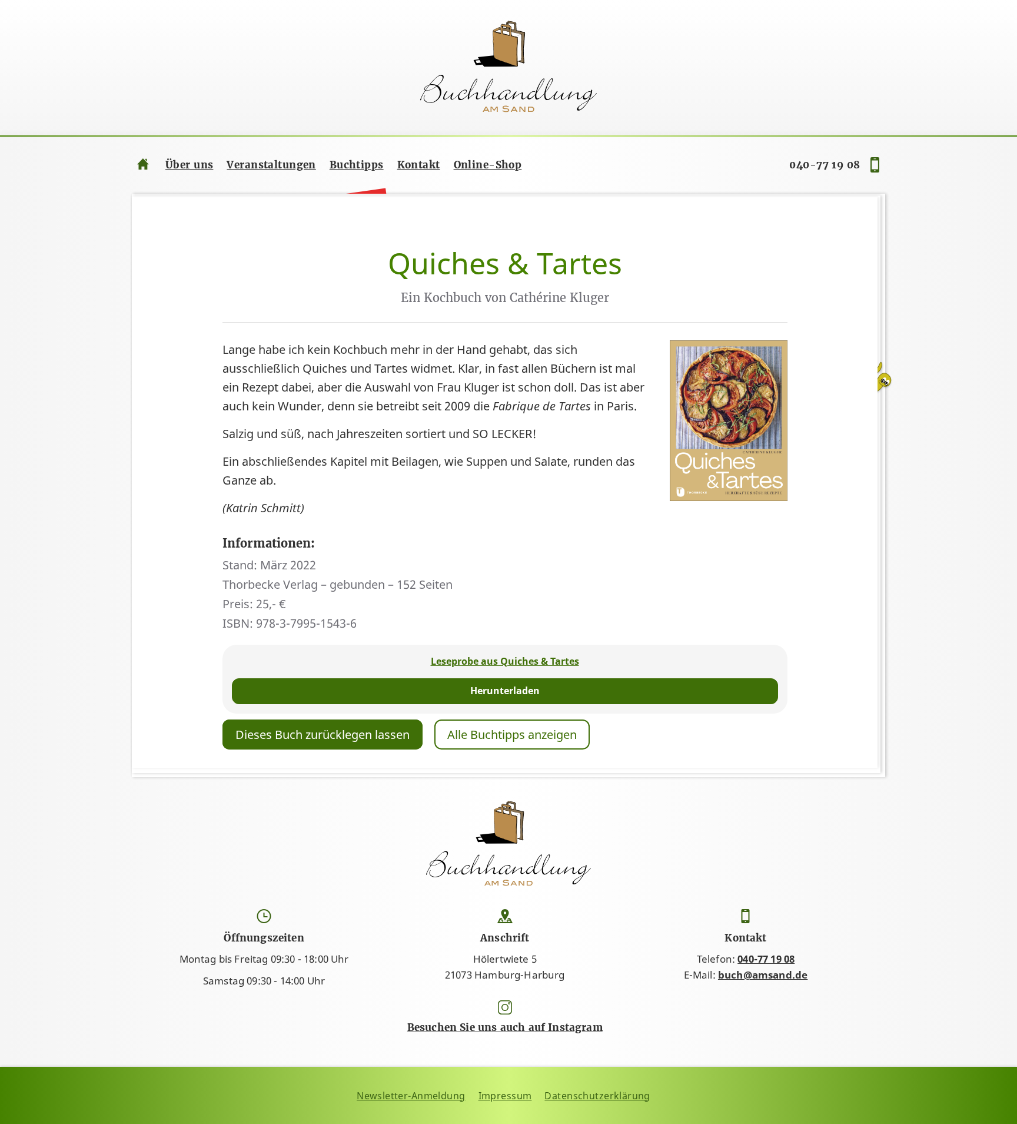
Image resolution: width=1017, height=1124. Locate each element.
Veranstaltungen (271, 164)
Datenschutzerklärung (597, 1095)
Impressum (505, 1095)
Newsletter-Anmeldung (411, 1095)
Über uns (189, 164)
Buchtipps (357, 164)
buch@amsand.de (762, 975)
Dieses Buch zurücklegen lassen (322, 734)
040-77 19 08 (824, 164)
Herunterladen (505, 690)
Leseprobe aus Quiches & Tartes (505, 661)
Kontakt (418, 164)
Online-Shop (488, 164)
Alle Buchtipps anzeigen (512, 734)
